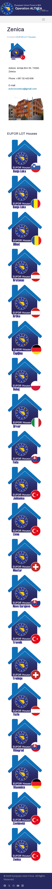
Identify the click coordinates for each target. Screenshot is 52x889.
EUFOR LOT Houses (26, 37)
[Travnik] (26, 627)
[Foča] (26, 447)
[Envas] (21, 8)
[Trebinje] (26, 663)
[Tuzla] (26, 699)
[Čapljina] (26, 337)
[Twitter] (9, 886)
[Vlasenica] (26, 772)
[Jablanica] (26, 483)
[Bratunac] (26, 265)
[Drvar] (26, 411)
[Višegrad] (26, 735)
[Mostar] (26, 555)
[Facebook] (5, 886)
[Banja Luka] (26, 156)
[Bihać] (26, 228)
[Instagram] (14, 886)
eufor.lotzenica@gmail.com (23, 89)
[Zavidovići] (26, 808)
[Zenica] (26, 844)
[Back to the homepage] (26, 19)
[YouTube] (18, 886)
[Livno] (26, 519)
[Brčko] (26, 301)
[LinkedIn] (23, 886)
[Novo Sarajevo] (26, 591)
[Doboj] (26, 374)
